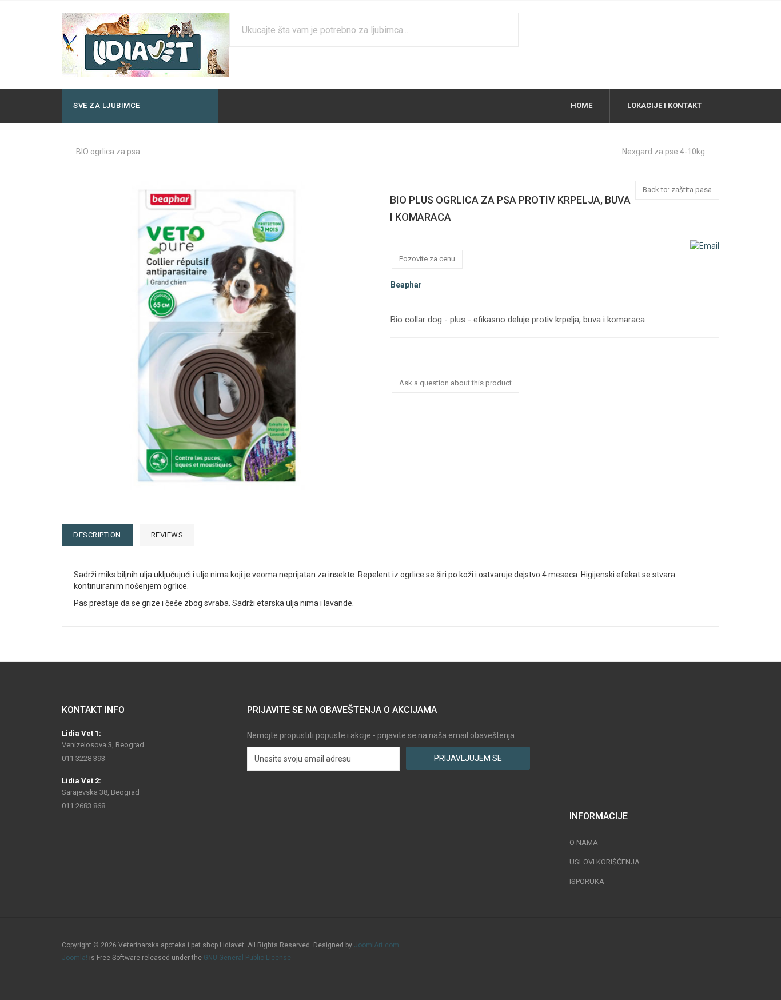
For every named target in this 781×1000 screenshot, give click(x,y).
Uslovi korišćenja (604, 862)
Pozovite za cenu (427, 258)
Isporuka (586, 881)
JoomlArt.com (376, 945)
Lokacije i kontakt (664, 105)
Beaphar (406, 284)
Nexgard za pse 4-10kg (663, 151)
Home (581, 105)
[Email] (704, 245)
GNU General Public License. (248, 958)
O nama (583, 842)
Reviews (167, 535)
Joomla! (74, 958)
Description (97, 535)
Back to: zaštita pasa (677, 189)
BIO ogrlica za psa (108, 151)
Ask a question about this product (455, 383)
